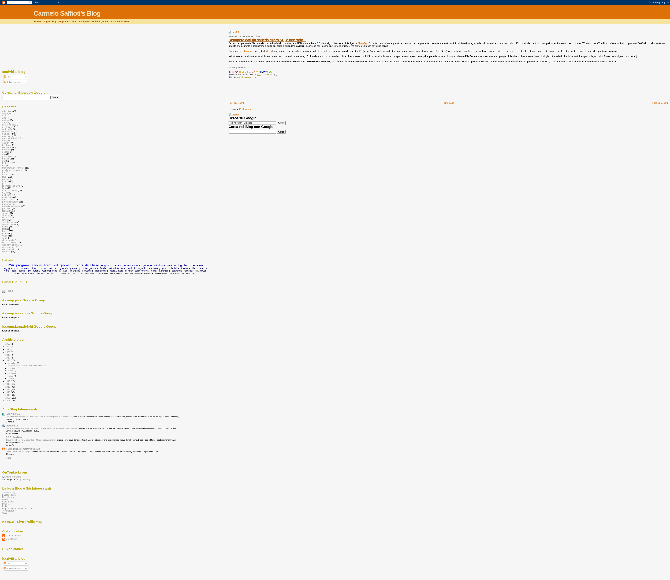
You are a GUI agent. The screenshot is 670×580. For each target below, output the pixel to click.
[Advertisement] (292, 91)
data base (7, 134)
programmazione (10, 202)
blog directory (23, 479)
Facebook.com (9, 495)
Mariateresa (11, 539)
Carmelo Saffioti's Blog (67, 13)
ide (3, 165)
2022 (8, 346)
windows (6, 251)
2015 (8, 381)
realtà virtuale (8, 211)
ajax (4, 118)
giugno (11, 371)
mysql (5, 193)
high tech (6, 163)
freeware (247, 77)
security (6, 213)
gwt (4, 161)
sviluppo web (8, 224)
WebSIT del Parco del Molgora (19, 452)
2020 (8, 352)
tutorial (5, 233)
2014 (8, 384)
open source (8, 199)
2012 (8, 389)
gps (4, 154)
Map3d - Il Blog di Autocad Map (17, 508)
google (5, 152)
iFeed (8, 458)
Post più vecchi (660, 103)
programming (8, 204)
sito (267, 51)
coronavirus (7, 131)
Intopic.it (6, 504)
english (5, 143)
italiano (5, 174)
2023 (8, 344)
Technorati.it (8, 511)
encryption (7, 140)
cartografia (7, 129)
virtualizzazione (9, 242)
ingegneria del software (13, 168)
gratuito (5, 159)
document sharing (10, 138)
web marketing (9, 249)
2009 (8, 398)
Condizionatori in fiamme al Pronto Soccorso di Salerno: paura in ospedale (37, 417)
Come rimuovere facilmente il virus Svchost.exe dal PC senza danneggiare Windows (42, 428)
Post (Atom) (245, 109)
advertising (7, 111)
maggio (11, 373)
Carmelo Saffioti (13, 535)
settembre (12, 368)
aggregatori (7, 113)
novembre (12, 363)
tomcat (5, 227)
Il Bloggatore (8, 502)
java (4, 177)
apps (4, 122)
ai (3, 116)
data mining (7, 136)
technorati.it (12, 426)
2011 (8, 392)
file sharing (7, 147)
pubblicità (7, 208)
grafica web (7, 156)
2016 (8, 360)
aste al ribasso (9, 125)
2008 (8, 400)
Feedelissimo (8, 497)
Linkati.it (6, 506)
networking (7, 197)
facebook (6, 145)
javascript (6, 179)
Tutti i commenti (14, 82)
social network (9, 222)
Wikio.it (5, 513)
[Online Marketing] (11, 477)
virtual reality (8, 240)
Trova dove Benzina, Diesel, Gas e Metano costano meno (30, 440)
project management (12, 206)
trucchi (5, 231)
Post (8, 77)
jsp (3, 183)
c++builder (7, 127)
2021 (8, 349)
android (240, 77)
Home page (448, 103)
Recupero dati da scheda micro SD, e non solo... (267, 40)
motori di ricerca (9, 190)
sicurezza (6, 217)
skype (5, 220)
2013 (8, 387)
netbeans (6, 195)
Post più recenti (236, 103)
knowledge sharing (11, 186)
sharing (5, 215)
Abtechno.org (8, 492)
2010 (8, 395)
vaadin (5, 236)
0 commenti (267, 75)
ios (3, 172)
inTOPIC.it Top (13, 414)
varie (4, 238)
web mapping (8, 247)
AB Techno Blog (14, 437)
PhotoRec (363, 43)
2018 (8, 355)
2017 (8, 358)
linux (4, 188)
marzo (10, 376)
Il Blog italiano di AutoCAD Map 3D (23, 449)
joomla (5, 181)
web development (10, 245)
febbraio (11, 378)
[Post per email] (275, 75)
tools (254, 77)
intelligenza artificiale (12, 170)
